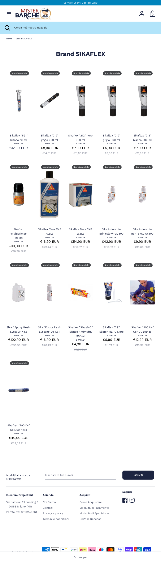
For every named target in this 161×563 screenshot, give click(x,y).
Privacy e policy (53, 513)
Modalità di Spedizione (94, 513)
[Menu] (8, 13)
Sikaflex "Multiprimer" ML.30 (18, 234)
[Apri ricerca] (7, 28)
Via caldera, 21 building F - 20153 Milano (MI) (22, 504)
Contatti (48, 507)
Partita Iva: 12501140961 (21, 512)
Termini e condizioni (56, 518)
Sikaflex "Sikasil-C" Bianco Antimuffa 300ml (80, 332)
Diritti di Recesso (90, 518)
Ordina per (80, 557)
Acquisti (85, 495)
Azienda (48, 495)
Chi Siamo (49, 502)
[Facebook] (124, 499)
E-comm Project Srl (19, 495)
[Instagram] (132, 499)
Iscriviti (138, 474)
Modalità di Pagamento (94, 507)
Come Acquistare (90, 502)
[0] (152, 11)
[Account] (142, 11)
